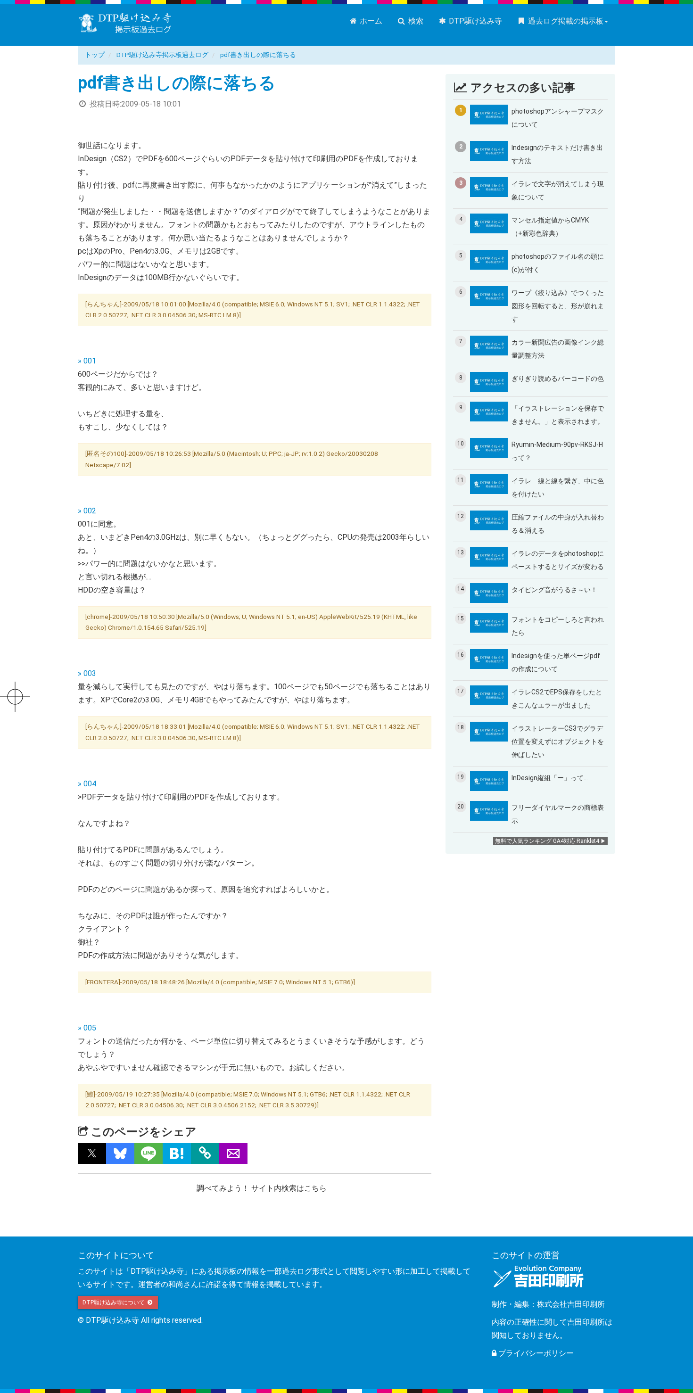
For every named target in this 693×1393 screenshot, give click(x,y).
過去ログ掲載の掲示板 (564, 20)
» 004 (87, 783)
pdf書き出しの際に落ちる (258, 54)
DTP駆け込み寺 (474, 20)
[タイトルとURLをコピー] (205, 1153)
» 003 (87, 673)
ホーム (370, 20)
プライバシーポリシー (535, 1353)
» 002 (87, 510)
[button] (92, 1153)
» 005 (87, 1027)
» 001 (87, 360)
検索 (414, 20)
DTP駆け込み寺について (114, 1302)
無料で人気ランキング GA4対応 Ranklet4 (547, 841)
